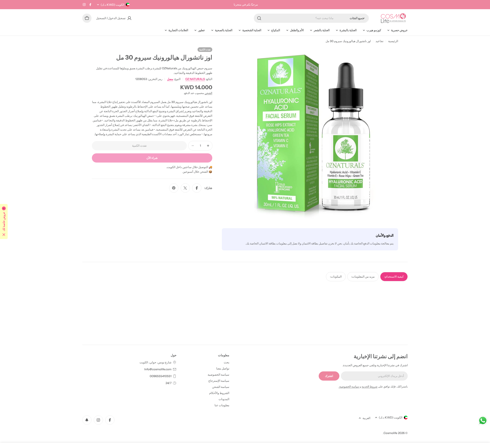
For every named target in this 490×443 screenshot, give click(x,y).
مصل (170, 79)
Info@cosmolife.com (158, 369)
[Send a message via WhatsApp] (483, 420)
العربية (366, 418)
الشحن (208, 93)
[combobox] (311, 18)
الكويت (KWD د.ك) (112, 5)
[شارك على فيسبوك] (196, 188)
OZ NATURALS (195, 79)
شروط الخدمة (369, 386)
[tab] (394, 276)
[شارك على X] (185, 188)
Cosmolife (390, 433)
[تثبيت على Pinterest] (173, 188)
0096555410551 (161, 376)
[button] (4, 221)
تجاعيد (379, 41)
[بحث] (259, 18)
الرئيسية (393, 41)
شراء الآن (152, 158)
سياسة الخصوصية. (349, 386)
